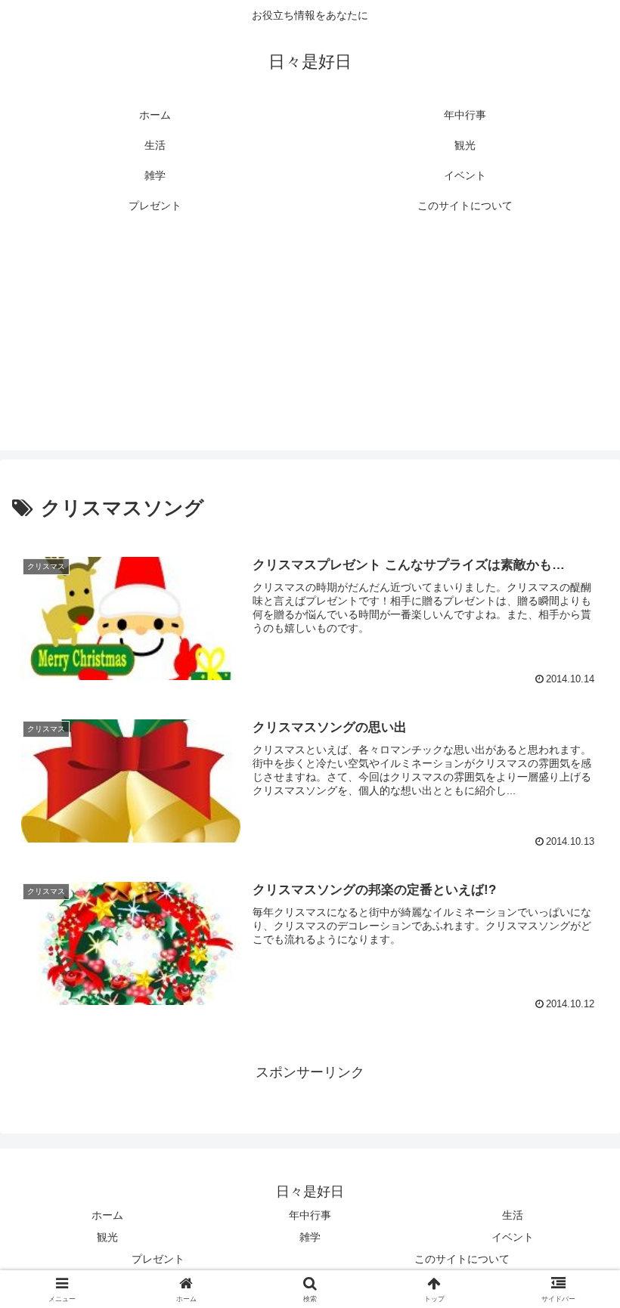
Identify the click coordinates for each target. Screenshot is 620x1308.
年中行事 (310, 1215)
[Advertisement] (310, 344)
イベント (512, 1237)
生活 (512, 1215)
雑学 (310, 1237)
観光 (107, 1237)
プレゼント (158, 1259)
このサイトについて (462, 1259)
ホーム (107, 1215)
